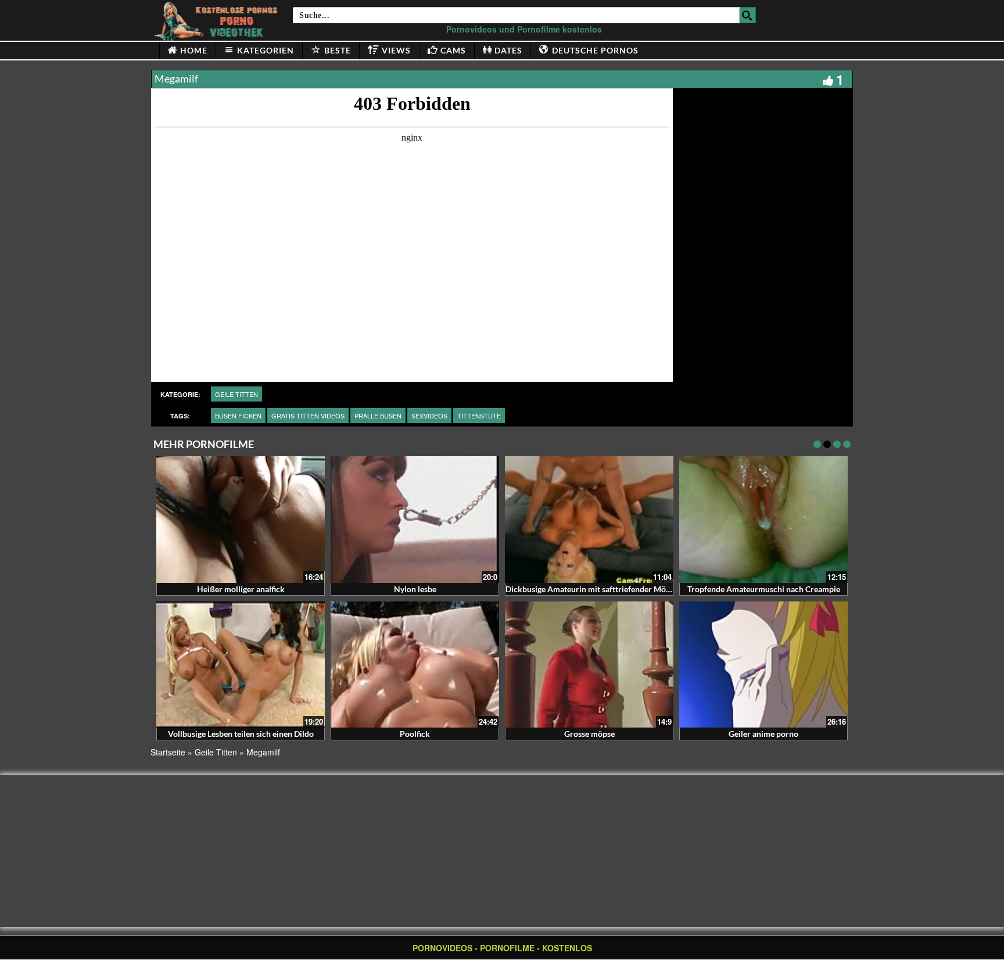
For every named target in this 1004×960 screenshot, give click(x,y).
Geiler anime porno (763, 734)
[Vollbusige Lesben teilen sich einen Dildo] (240, 664)
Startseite (167, 752)
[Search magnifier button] (748, 15)
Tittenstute (479, 415)
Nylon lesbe (415, 589)
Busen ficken (238, 415)
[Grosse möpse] (589, 664)
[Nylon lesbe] (415, 519)
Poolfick (415, 734)
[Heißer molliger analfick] (240, 519)
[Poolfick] (415, 664)
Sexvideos (429, 415)
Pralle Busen (377, 415)
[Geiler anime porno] (763, 664)
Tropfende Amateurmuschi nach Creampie (763, 589)
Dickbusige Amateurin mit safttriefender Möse (589, 589)
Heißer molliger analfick (241, 589)
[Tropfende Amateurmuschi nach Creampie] (763, 519)
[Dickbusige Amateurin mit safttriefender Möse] (589, 519)
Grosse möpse (589, 734)
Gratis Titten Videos (308, 415)
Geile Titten (236, 394)
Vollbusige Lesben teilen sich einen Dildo (241, 734)
